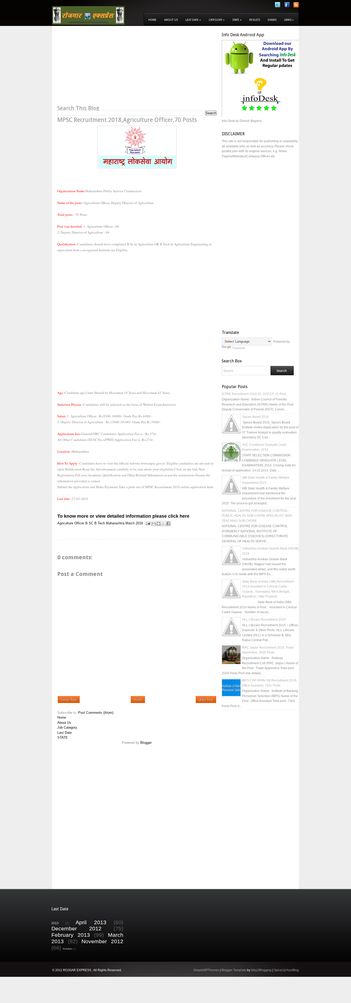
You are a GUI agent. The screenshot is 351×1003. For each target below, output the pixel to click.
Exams (272, 20)
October (67, 948)
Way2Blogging (261, 970)
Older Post (206, 699)
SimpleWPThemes (206, 970)
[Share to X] (163, 523)
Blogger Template (233, 970)
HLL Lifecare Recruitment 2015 (264, 619)
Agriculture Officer (70, 523)
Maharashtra (115, 523)
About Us (171, 20)
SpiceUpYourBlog (286, 970)
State (237, 20)
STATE (62, 737)
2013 (55, 923)
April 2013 (91, 922)
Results (254, 20)
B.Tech (99, 523)
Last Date (193, 20)
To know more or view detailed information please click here (123, 516)
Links (289, 20)
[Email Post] (147, 523)
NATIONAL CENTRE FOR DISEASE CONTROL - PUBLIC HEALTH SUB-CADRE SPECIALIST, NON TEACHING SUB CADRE (257, 516)
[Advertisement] (100, 68)
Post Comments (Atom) (95, 713)
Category (217, 20)
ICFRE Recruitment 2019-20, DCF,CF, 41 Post (254, 394)
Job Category (67, 727)
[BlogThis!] (158, 523)
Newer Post (69, 699)
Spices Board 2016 (255, 417)
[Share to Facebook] (168, 523)
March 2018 (134, 523)
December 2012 (76, 928)
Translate (238, 348)
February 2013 (70, 935)
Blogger (145, 743)
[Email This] (153, 523)
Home (152, 20)
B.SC (89, 523)
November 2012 (102, 941)
